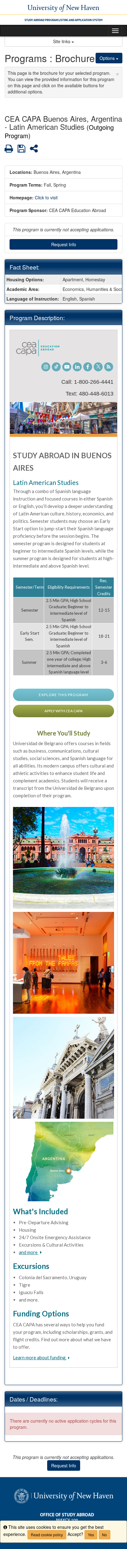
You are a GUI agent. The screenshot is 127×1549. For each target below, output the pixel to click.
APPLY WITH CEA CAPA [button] (63, 711)
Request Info (63, 244)
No (104, 1534)
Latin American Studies (46, 482)
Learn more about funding (40, 1357)
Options (108, 58)
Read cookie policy (47, 1534)
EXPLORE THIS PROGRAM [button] (63, 694)
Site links (62, 41)
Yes (91, 1534)
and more (29, 1252)
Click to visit (46, 197)
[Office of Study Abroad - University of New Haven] (63, 12)
